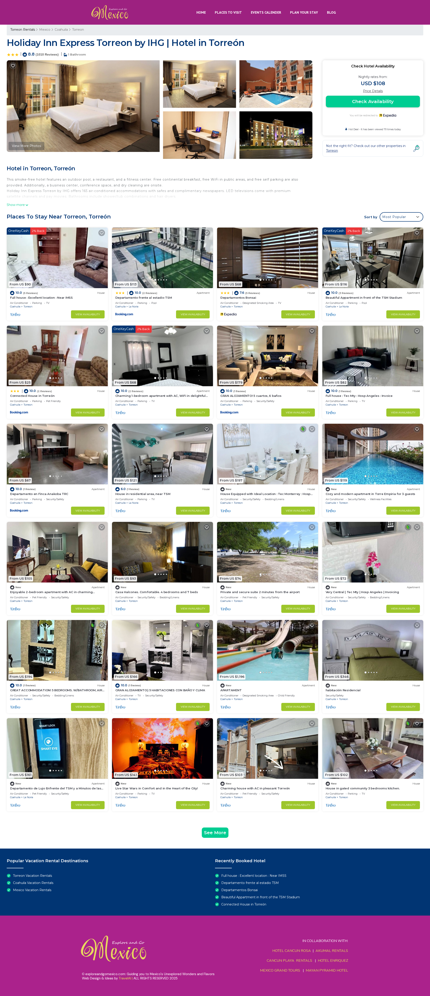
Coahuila (61, 30)
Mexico (44, 30)
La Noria (133, 306)
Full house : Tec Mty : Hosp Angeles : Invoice (359, 396)
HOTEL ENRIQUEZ (333, 960)
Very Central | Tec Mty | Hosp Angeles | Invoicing (362, 592)
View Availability (87, 314)
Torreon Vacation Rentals (32, 876)
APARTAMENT (230, 690)
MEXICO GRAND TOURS (280, 970)
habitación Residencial (343, 690)
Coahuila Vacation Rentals (33, 883)
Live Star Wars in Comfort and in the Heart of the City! (156, 788)
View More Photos (26, 146)
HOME (201, 12)
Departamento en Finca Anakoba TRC (39, 494)
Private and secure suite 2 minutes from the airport (260, 592)
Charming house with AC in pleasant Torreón (255, 788)
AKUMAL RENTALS (332, 950)
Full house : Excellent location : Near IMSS (41, 297)
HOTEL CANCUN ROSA (291, 950)
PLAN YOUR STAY (304, 12)
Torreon (78, 30)
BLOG (331, 12)
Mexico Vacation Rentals (32, 890)
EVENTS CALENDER (266, 12)
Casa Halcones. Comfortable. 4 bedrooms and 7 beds (156, 592)
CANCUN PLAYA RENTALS (289, 960)
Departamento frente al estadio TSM (143, 297)
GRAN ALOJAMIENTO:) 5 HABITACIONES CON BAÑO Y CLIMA (160, 690)
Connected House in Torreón (32, 396)
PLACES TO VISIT (228, 12)
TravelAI (125, 978)
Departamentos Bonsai (238, 297)
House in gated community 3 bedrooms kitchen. (363, 788)
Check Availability (373, 101)
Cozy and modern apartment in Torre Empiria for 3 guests (370, 494)
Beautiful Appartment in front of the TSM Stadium (364, 297)
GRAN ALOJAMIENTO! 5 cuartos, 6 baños (251, 396)
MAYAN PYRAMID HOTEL (326, 970)
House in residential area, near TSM (142, 494)
